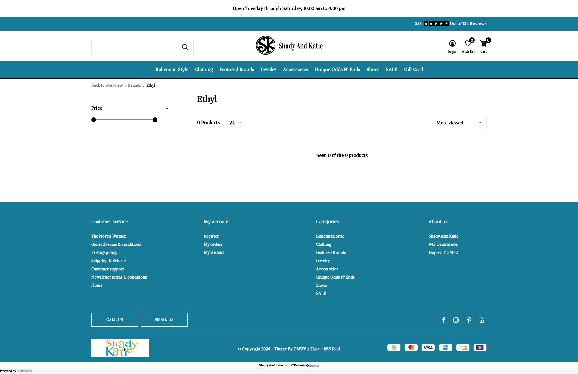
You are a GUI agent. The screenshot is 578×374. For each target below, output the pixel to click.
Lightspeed (24, 371)
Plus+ (315, 348)
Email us (164, 319)
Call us (114, 319)
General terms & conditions (116, 244)
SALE (391, 69)
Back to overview (107, 85)
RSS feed (332, 348)
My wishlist (214, 252)
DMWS (300, 348)
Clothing (204, 69)
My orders (213, 244)
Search (185, 47)
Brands (134, 85)
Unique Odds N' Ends (337, 69)
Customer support (107, 269)
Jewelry (268, 69)
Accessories (295, 69)
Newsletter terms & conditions (119, 277)
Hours (97, 285)
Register (211, 236)
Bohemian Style (171, 69)
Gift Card (413, 69)
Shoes (373, 69)
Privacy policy (104, 252)
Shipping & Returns (108, 260)
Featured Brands (237, 69)
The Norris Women (108, 236)
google (314, 365)
